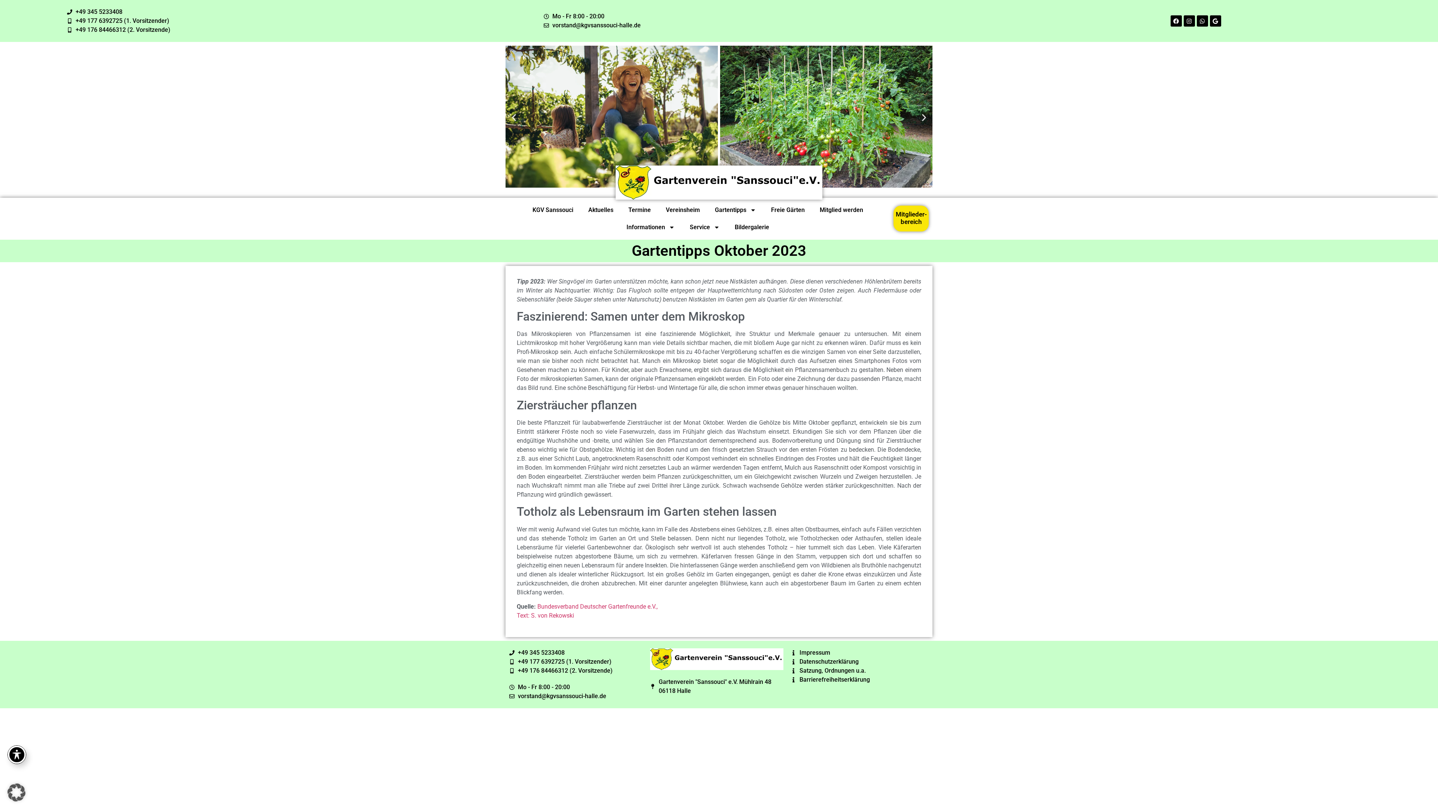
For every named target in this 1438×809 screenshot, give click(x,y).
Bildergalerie (752, 227)
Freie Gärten (788, 209)
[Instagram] (1189, 21)
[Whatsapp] (1202, 21)
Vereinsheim (683, 209)
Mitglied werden (841, 209)
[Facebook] (1176, 21)
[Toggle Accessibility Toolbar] (17, 755)
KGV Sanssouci (553, 209)
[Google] (1215, 21)
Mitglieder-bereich (911, 217)
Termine (639, 209)
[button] (514, 117)
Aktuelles (600, 209)
